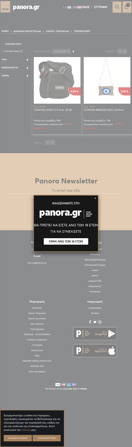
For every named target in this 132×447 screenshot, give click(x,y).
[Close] (95, 198)
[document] (32, 437)
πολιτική (26, 429)
